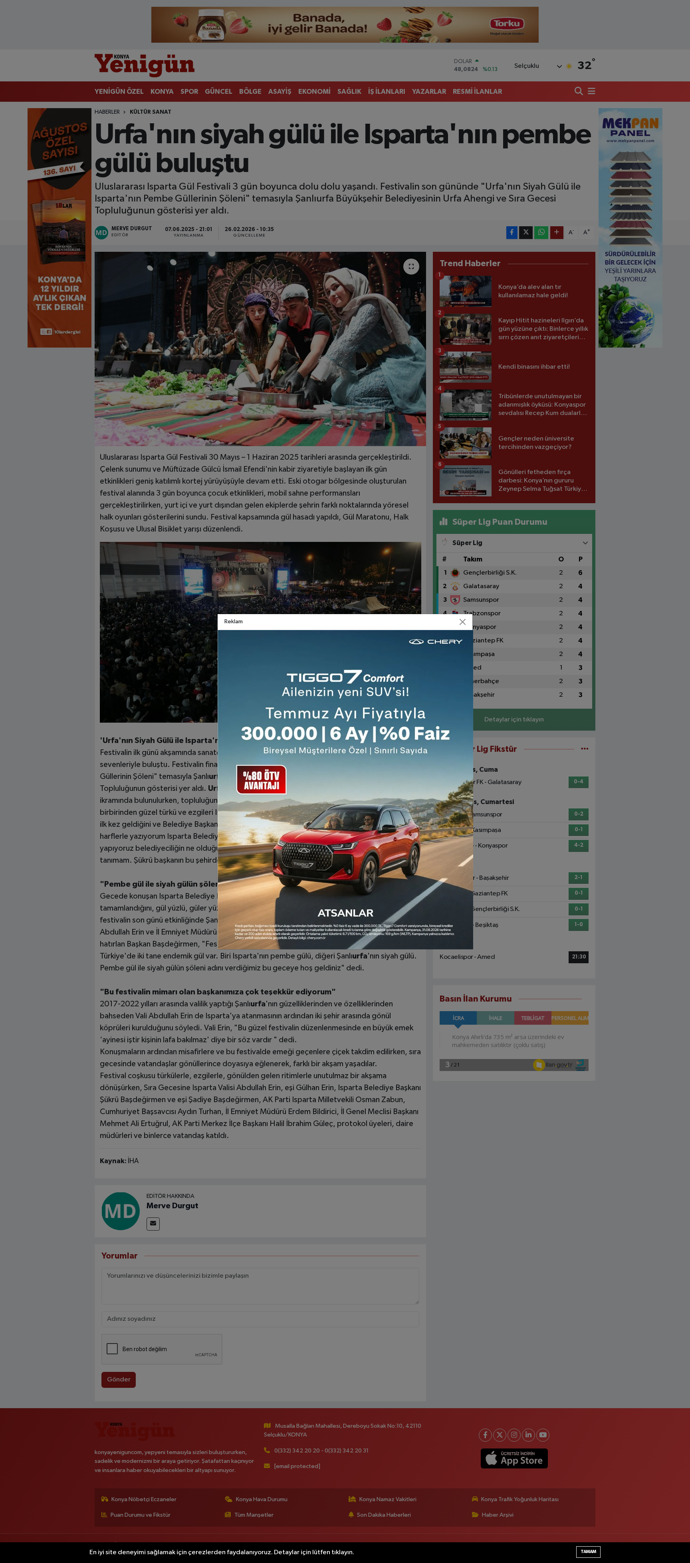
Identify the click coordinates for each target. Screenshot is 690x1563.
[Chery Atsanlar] (345, 789)
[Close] (462, 621)
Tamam (588, 1551)
